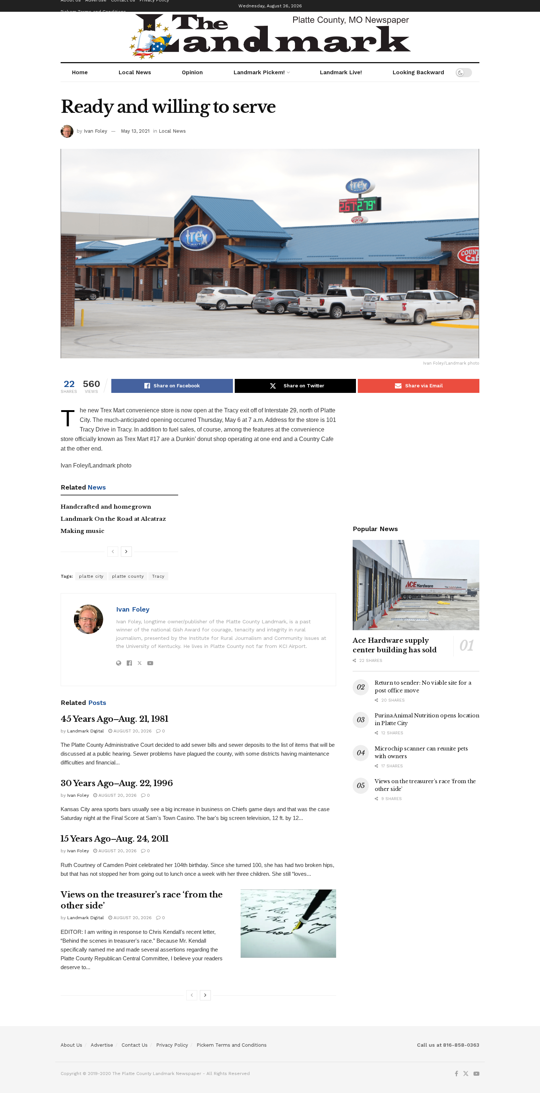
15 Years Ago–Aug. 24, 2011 (115, 839)
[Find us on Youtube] (476, 1073)
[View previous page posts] (112, 551)
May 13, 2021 (135, 131)
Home (80, 72)
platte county (128, 576)
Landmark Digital (85, 731)
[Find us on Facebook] (456, 1073)
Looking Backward (418, 72)
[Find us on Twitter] (466, 1073)
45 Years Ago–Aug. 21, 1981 (114, 719)
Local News (135, 72)
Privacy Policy (172, 1045)
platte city (91, 576)
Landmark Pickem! (259, 72)
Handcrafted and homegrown (106, 506)
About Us (71, 1045)
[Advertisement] (416, 457)
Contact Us (135, 1045)
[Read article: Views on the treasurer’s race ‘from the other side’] (288, 923)
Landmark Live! (341, 72)
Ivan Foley (95, 131)
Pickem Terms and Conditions (93, 11)
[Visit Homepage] (270, 37)
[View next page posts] (126, 551)
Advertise (102, 1045)
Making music (82, 530)
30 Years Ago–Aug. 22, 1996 (117, 783)
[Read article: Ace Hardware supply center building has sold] (416, 585)
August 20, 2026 (132, 731)
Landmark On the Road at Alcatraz (113, 518)
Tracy (158, 576)
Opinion (192, 72)
